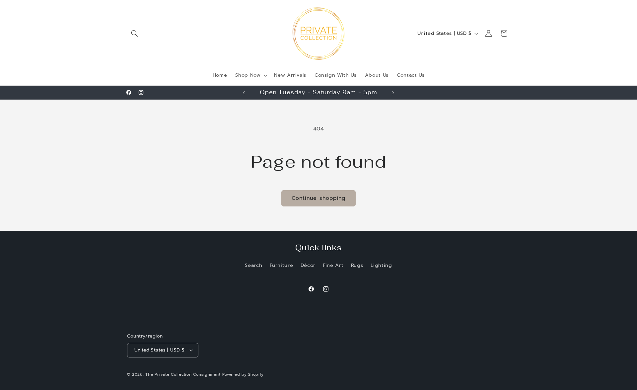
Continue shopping (318, 198)
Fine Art (333, 265)
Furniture (281, 265)
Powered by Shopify (242, 374)
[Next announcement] (393, 92)
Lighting (381, 265)
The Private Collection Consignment (182, 374)
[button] (134, 33)
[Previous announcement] (244, 92)
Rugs (357, 265)
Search (253, 265)
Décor (308, 265)
